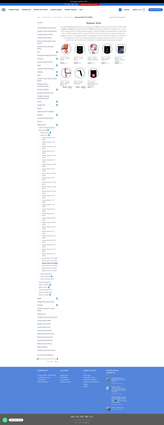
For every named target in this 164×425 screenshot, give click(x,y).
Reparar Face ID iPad (43, 324)
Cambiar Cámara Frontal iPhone (47, 31)
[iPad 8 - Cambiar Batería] (80, 49)
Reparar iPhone (14, 9)
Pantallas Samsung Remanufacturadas (43, 97)
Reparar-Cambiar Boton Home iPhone (46, 42)
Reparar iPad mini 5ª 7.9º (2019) (49, 245)
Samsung (40, 58)
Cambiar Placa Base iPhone (45, 302)
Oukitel (39, 298)
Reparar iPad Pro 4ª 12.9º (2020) (49, 165)
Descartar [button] (91, 1)
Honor (39, 75)
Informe (85, 386)
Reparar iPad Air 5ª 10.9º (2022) (49, 219)
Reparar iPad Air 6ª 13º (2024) (48, 210)
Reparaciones (47, 17)
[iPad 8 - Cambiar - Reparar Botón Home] (66, 73)
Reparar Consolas (44, 294)
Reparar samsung (70, 9)
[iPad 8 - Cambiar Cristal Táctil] (107, 49)
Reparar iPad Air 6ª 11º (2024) (48, 214)
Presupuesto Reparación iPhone (47, 55)
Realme (39, 121)
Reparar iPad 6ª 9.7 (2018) (49, 268)
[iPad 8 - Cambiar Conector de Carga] (94, 49)
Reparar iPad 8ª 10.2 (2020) (50, 263)
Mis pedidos (64, 377)
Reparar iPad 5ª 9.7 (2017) (49, 270)
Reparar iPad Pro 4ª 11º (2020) (48, 170)
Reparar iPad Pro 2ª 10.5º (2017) (49, 187)
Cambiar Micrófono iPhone (45, 118)
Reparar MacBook (45, 276)
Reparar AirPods (56, 9)
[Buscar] (120, 9)
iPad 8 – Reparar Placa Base (78, 82)
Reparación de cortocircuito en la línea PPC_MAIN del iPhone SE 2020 (118, 389)
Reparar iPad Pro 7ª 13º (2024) (48, 138)
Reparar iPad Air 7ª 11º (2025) (48, 205)
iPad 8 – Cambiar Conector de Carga (93, 58)
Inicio (38, 17)
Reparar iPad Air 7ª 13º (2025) (48, 201)
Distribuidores (41, 379)
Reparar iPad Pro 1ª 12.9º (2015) (49, 192)
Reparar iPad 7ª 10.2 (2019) (49, 265)
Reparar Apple (57, 17)
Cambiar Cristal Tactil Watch (45, 111)
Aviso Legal (86, 375)
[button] (5, 420)
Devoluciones (64, 375)
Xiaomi (39, 101)
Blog (81, 9)
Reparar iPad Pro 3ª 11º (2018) (48, 178)
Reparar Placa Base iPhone (45, 334)
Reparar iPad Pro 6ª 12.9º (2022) (49, 147)
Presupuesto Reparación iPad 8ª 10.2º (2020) (93, 83)
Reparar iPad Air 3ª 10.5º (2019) (49, 228)
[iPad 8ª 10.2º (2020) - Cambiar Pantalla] (121, 49)
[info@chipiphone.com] (69, 4)
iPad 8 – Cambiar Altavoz (65, 58)
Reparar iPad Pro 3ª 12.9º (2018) (49, 174)
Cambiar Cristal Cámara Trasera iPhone (47, 79)
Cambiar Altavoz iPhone (44, 38)
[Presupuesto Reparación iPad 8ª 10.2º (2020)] (94, 73)
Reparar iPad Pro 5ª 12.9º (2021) (49, 156)
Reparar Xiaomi (43, 287)
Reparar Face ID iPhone (44, 343)
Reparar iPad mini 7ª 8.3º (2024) (49, 236)
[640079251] (76, 4)
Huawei (39, 108)
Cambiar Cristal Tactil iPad (45, 93)
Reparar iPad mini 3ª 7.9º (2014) (49, 254)
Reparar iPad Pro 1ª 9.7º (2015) (48, 196)
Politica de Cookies (89, 377)
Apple (39, 65)
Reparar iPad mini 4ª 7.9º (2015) (49, 250)
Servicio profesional (117, 407)
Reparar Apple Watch (41, 9)
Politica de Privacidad (90, 379)
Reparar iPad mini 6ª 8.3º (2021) (49, 241)
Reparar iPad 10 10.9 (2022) (50, 258)
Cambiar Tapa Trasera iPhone (46, 350)
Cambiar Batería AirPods (44, 340)
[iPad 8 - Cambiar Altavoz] (66, 49)
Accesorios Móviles (43, 89)
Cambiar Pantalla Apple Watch (47, 127)
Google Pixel (41, 105)
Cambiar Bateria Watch (44, 320)
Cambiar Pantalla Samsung (45, 68)
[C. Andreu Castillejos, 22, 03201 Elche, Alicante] (65, 4)
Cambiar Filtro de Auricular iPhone (45, 48)
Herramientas (41, 314)
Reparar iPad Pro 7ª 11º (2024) (48, 143)
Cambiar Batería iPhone (44, 330)
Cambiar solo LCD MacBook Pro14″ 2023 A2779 (118, 379)
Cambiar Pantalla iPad (45, 282)
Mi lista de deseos (65, 382)
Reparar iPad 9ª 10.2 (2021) (49, 260)
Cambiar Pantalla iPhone (45, 289)
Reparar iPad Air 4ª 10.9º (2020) (49, 223)
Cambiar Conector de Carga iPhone (45, 309)
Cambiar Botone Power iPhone (46, 28)
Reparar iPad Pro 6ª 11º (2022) (48, 152)
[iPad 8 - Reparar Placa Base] (80, 73)
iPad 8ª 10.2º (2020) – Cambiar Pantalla (119, 59)
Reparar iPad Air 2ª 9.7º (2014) (48, 232)
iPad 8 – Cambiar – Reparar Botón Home (65, 83)
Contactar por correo (43, 377)
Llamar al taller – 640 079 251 (46, 375)
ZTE (38, 52)
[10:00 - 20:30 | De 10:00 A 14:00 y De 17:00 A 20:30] (73, 4)
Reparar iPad (26, 9)
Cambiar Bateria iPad (43, 327)
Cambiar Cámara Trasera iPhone (47, 317)
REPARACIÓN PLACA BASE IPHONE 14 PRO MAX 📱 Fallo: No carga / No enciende (119, 400)
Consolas (40, 305)
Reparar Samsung (44, 284)
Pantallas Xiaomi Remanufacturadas (43, 85)
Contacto (80, 420)
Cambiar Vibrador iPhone (45, 62)
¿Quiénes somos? (42, 382)
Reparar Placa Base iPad (45, 337)
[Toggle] (57, 52)
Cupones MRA (64, 379)
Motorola (39, 115)
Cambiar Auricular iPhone (45, 34)
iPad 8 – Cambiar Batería (78, 58)
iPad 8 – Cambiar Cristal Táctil (106, 58)
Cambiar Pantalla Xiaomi (45, 292)
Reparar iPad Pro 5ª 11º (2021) (48, 161)
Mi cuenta (88, 420)
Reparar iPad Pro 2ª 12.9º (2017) (49, 183)
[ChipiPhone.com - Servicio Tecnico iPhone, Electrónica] (3, 9)
